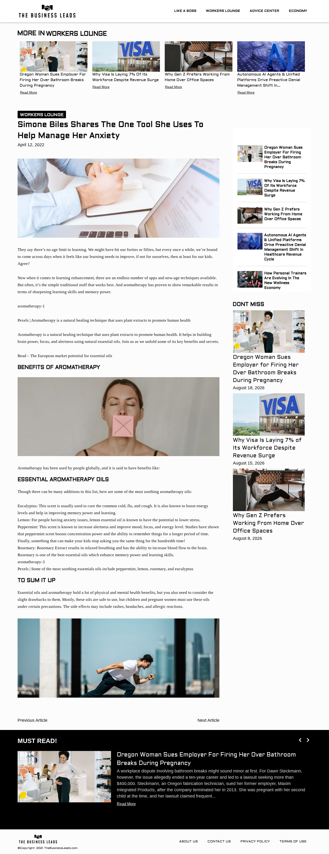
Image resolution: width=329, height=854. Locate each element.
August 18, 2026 (248, 387)
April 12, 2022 (31, 144)
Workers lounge (223, 11)
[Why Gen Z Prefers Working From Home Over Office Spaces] (198, 56)
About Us (188, 841)
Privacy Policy (255, 841)
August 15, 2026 (248, 463)
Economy (298, 11)
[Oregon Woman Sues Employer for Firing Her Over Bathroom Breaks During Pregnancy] (53, 56)
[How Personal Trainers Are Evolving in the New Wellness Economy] (250, 279)
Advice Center (264, 11)
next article (208, 720)
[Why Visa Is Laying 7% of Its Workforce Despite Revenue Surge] (126, 56)
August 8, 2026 (247, 538)
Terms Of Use (293, 841)
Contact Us (219, 841)
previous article (32, 720)
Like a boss (185, 11)
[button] (299, 739)
